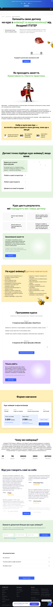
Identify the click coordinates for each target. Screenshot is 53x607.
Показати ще (26, 513)
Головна (3, 16)
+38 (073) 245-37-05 (45, 592)
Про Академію (19, 589)
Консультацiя (45, 535)
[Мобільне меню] (51, 9)
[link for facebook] (48, 605)
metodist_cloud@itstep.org (45, 594)
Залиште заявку (44, 419)
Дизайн (3, 590)
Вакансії (18, 596)
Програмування (5, 589)
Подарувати (26, 61)
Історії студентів (20, 590)
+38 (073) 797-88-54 (45, 590)
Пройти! (26, 5)
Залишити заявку (26, 578)
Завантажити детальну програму (26, 352)
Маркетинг (4, 592)
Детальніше (14, 538)
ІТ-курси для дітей (5, 599)
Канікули (3, 601)
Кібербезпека (4, 596)
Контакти (18, 592)
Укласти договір (44, 423)
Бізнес (3, 594)
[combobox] (16, 535)
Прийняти (34, 604)
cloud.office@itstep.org (35, 592)
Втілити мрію (11, 379)
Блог (17, 594)
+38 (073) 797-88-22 (35, 590)
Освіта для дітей (8, 16)
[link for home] (3, 10)
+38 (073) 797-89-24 (35, 599)
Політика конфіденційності (18, 604)
